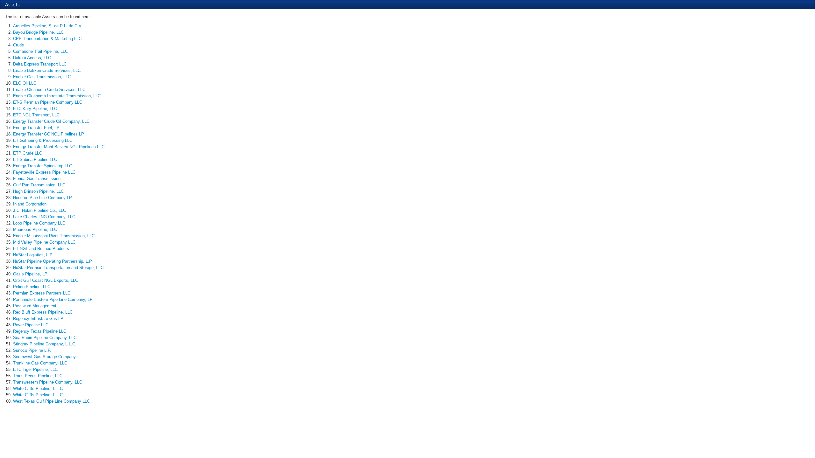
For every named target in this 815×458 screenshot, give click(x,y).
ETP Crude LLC (27, 153)
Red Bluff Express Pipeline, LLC (43, 312)
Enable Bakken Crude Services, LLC (47, 70)
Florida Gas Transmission (36, 178)
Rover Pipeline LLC (30, 325)
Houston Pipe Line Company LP (42, 197)
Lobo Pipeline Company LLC (39, 223)
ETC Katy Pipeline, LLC (35, 108)
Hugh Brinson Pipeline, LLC (38, 191)
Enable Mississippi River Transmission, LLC (54, 235)
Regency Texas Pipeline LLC (39, 331)
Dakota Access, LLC (32, 57)
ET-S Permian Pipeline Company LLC (47, 102)
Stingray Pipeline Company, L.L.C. (44, 344)
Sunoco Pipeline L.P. (32, 350)
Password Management (34, 305)
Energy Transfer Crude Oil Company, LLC (51, 121)
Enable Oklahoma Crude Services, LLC (49, 89)
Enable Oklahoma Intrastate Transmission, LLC (57, 96)
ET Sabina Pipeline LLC (35, 159)
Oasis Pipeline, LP (30, 274)
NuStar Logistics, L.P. (33, 255)
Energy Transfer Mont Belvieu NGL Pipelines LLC (58, 146)
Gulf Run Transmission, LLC (39, 185)
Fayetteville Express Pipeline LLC (44, 172)
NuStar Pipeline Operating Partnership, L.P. (53, 261)
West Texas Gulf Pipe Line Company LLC (51, 401)
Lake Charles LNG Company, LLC (44, 216)
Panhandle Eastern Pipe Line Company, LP (53, 299)
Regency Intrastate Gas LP (38, 318)
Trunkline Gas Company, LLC (40, 363)
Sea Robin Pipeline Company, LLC (44, 337)
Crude (18, 45)
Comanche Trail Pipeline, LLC (40, 51)
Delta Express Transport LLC (40, 64)
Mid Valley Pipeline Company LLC (44, 242)
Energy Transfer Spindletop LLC (42, 165)
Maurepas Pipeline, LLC (35, 229)
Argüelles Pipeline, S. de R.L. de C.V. (47, 26)
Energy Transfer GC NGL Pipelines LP (48, 134)
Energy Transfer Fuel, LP (36, 127)
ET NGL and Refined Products (41, 248)
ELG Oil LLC (24, 83)
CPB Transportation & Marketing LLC (47, 38)
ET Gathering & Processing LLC (42, 140)
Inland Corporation (29, 204)
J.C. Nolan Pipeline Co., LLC (39, 210)
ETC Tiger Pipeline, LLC (35, 369)
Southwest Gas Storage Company (44, 356)
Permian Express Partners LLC (41, 293)
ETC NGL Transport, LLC (36, 115)
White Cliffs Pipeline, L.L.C (38, 388)
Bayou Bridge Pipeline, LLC (38, 32)
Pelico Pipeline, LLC (31, 286)
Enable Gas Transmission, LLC (42, 76)
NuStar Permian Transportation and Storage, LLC (58, 267)
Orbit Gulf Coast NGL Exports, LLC (45, 280)
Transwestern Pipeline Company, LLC (47, 382)
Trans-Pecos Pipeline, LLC (37, 375)
